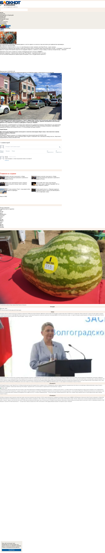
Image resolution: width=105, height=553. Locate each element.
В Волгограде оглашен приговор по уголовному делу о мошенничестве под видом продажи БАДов (31, 380)
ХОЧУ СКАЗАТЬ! (4, 21)
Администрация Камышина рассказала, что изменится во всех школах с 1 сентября (53, 389)
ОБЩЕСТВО (3, 16)
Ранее (13, 151)
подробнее (11, 209)
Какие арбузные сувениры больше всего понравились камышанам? (14, 313)
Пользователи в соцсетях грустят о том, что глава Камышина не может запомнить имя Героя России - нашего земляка (28, 47)
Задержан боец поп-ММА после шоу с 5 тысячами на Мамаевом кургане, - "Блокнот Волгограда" (38, 392)
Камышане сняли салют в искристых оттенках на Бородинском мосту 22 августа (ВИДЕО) (33, 381)
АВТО (8, 27)
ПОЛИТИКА (2, 17)
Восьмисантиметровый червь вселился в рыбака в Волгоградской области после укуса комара (70, 380)
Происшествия (3, 71)
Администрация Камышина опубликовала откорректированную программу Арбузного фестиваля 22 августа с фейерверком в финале (76, 400)
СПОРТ (1, 20)
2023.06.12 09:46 (12, 156)
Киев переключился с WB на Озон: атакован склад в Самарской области (72, 392)
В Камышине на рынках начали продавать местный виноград (47, 377)
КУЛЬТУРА (2, 13)
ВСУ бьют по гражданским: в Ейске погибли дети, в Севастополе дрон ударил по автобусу (86, 313)
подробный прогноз (4, 209)
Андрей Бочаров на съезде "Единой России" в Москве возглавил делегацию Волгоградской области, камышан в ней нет (24, 385)
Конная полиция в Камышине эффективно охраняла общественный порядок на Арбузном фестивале (48, 313)
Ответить (7, 160)
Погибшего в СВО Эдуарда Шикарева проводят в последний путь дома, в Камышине (56, 401)
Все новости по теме (5, 45)
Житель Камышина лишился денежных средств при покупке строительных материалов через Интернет (21, 397)
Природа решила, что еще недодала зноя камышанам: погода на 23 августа (66, 381)
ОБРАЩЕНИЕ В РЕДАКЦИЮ (7, 15)
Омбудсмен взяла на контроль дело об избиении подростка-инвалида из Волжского (18, 377)
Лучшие (8, 151)
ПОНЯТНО (12, 550)
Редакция (2, 31)
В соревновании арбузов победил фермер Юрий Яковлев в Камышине (13, 304)
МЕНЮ (1, 12)
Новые (1, 151)
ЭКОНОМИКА (3, 23)
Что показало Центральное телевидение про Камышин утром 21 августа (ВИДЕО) (58, 397)
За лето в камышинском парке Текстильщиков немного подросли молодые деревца (45, 378)
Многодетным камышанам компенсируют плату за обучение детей (36, 400)
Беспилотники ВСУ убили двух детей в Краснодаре (11, 310)
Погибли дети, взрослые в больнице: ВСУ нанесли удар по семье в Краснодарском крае (18, 389)
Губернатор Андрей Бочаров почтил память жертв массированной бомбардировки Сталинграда (79, 377)
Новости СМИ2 (3, 196)
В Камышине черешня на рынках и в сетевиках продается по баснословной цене (19, 135)
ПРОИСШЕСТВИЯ (4, 19)
